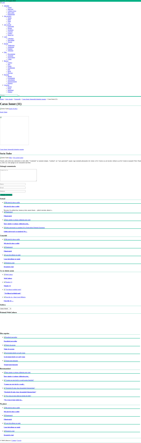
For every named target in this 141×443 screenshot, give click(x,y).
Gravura (10, 31)
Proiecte (10, 83)
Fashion (10, 49)
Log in (19, 440)
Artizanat (10, 50)
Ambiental (11, 47)
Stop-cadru (11, 12)
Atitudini (6, 6)
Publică (10, 92)
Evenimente (11, 78)
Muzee (10, 76)
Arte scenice (7, 16)
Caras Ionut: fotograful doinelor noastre (34, 99)
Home (2, 99)
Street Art (10, 35)
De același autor (18, 157)
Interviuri (10, 9)
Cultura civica (12, 11)
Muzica (6, 61)
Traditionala (11, 68)
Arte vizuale (7, 25)
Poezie (10, 87)
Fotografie (11, 26)
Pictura (10, 28)
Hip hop (10, 73)
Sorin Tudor (3, 112)
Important (11, 90)
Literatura (11, 38)
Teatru (10, 18)
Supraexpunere (12, 81)
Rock (9, 71)
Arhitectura (11, 45)
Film (5, 52)
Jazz (9, 64)
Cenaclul (6, 85)
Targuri (10, 42)
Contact (14, 440)
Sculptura (10, 30)
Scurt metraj (11, 57)
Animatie (10, 56)
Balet (9, 19)
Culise (10, 59)
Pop (9, 69)
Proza (9, 88)
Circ (9, 23)
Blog (10, 157)
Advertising (11, 80)
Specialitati (11, 40)
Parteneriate (11, 14)
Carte (5, 37)
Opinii (10, 7)
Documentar (11, 54)
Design (6, 44)
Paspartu (6, 75)
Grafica (10, 33)
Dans (9, 21)
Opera (9, 66)
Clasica (10, 62)
